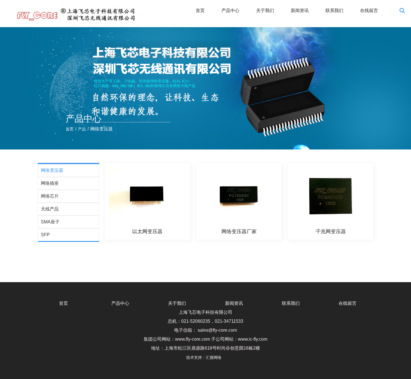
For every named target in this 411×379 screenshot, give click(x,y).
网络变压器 (52, 170)
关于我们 (265, 10)
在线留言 (369, 10)
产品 (82, 129)
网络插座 (50, 183)
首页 (200, 10)
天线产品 (50, 209)
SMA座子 (50, 221)
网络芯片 (50, 196)
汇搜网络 (215, 357)
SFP (45, 234)
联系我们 (334, 10)
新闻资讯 (300, 10)
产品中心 (230, 10)
